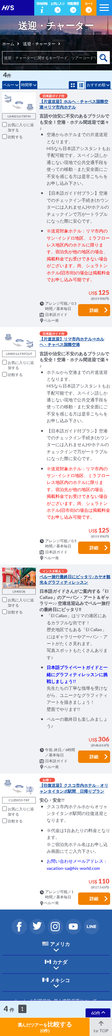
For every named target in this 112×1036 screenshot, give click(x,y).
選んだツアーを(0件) (45, 1026)
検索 (104, 57)
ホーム (8, 43)
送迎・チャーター (39, 43)
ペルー (8, 84)
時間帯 (26, 84)
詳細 (94, 310)
